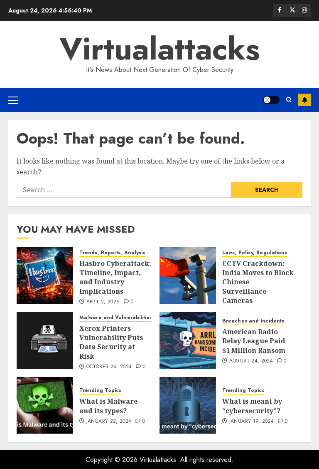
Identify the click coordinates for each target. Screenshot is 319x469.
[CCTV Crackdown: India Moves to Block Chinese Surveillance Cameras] (188, 275)
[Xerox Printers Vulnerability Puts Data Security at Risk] (45, 340)
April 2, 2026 (103, 302)
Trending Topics (100, 390)
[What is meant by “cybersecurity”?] (188, 405)
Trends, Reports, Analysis (112, 252)
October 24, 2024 (109, 367)
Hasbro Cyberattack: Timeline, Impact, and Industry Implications (115, 277)
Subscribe (304, 100)
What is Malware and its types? (108, 406)
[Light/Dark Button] (271, 100)
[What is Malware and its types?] (45, 405)
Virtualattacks (159, 48)
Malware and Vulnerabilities (115, 317)
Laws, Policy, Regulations (254, 252)
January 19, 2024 (251, 421)
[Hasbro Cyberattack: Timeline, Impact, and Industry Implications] (45, 275)
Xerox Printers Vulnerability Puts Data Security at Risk (111, 342)
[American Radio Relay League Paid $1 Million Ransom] (188, 340)
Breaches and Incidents (253, 321)
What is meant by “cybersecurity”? (252, 406)
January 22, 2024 (109, 421)
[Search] (289, 100)
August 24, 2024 (251, 361)
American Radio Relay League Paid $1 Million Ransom (253, 341)
